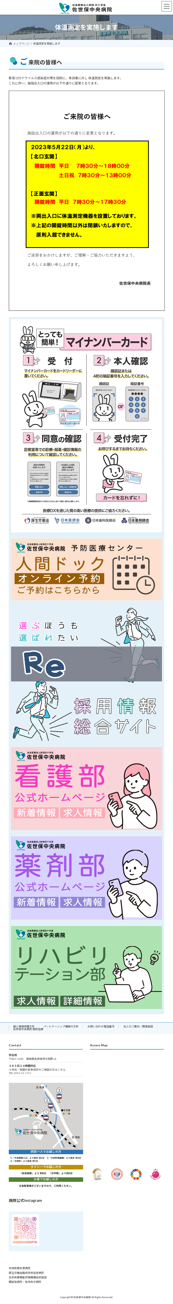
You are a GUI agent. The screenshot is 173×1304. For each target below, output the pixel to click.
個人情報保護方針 (24, 1026)
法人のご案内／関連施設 (138, 1026)
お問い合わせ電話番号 (100, 1026)
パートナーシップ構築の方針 (61, 1026)
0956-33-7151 (22, 1073)
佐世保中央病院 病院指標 (28, 1029)
